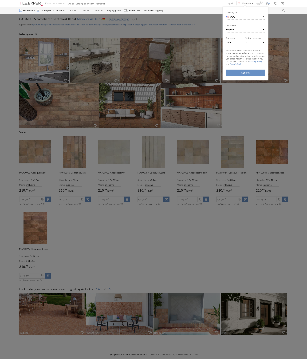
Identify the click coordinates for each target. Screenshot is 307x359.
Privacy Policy (255, 61)
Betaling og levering (85, 3)
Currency (230, 38)
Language (231, 25)
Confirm (245, 72)
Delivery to (231, 12)
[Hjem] (31, 4)
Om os (71, 3)
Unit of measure (253, 38)
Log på (230, 3)
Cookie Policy (236, 64)
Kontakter (100, 3)
